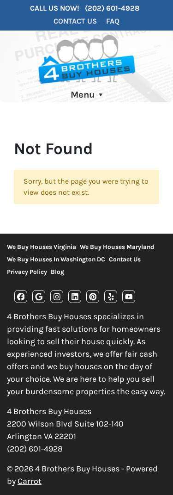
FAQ (112, 21)
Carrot (30, 481)
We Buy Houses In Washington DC (56, 259)
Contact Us (75, 21)
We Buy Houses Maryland (117, 246)
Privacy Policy (27, 271)
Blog (57, 271)
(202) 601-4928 (112, 8)
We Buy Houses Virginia (41, 246)
